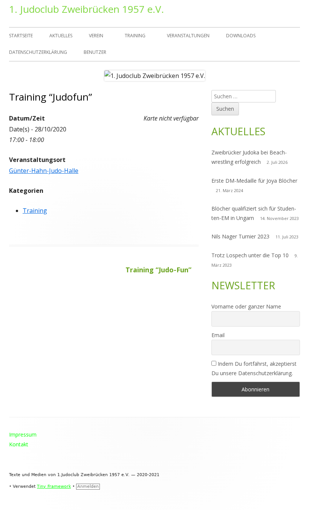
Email (218, 335)
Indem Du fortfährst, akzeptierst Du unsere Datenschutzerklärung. (254, 368)
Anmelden (88, 486)
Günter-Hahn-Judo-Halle (43, 170)
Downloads (240, 35)
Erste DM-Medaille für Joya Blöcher (254, 180)
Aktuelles (60, 35)
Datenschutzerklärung (38, 52)
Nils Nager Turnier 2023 (240, 236)
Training (135, 35)
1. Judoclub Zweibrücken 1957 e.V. (86, 9)
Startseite (21, 35)
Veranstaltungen (188, 35)
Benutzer (95, 52)
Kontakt (18, 444)
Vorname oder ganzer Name (246, 306)
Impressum (23, 434)
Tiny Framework (54, 486)
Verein (96, 35)
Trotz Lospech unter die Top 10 (250, 255)
